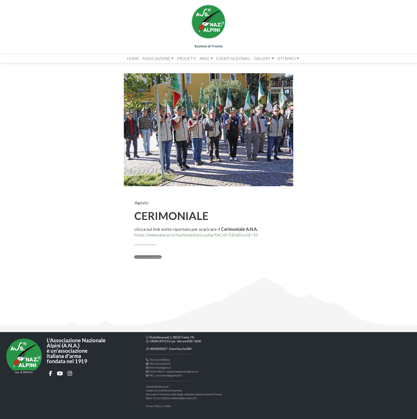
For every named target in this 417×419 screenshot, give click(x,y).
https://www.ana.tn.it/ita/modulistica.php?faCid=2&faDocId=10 (196, 234)
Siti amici (286, 58)
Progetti (186, 58)
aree (205, 58)
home (133, 58)
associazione (156, 58)
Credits (167, 406)
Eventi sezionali (233, 58)
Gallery (262, 58)
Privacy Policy (153, 406)
